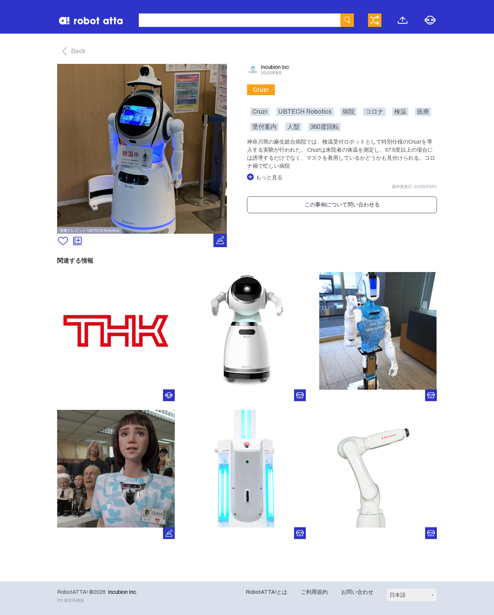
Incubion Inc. (123, 592)
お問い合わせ (357, 592)
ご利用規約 (314, 592)
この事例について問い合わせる (342, 204)
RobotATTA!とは (266, 592)
